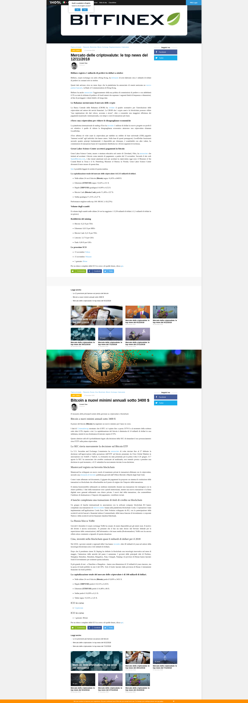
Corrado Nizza (83, 63)
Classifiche (112, 2)
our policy (160, 701)
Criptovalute (125, 47)
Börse (85, 261)
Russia (92, 392)
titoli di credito (98, 508)
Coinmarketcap (83, 428)
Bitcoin (99, 47)
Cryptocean (79, 608)
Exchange (105, 47)
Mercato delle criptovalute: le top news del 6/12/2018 (92, 301)
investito (111, 126)
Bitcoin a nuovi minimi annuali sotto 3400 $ (88, 297)
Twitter (161, 58)
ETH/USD (87, 183)
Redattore (82, 65)
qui (122, 266)
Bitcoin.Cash (90, 192)
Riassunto (86, 47)
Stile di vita (103, 2)
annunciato (88, 92)
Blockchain (93, 47)
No (77, 9)
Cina (96, 392)
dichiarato (115, 78)
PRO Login (193, 2)
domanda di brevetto (88, 475)
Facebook (162, 52)
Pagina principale (76, 47)
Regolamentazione (115, 47)
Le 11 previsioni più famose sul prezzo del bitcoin (90, 293)
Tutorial (94, 2)
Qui (72, 169)
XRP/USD (85, 188)
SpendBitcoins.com (78, 159)
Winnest (88, 257)
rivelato (112, 108)
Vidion (87, 252)
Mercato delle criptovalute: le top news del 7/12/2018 (92, 646)
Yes (85, 9)
